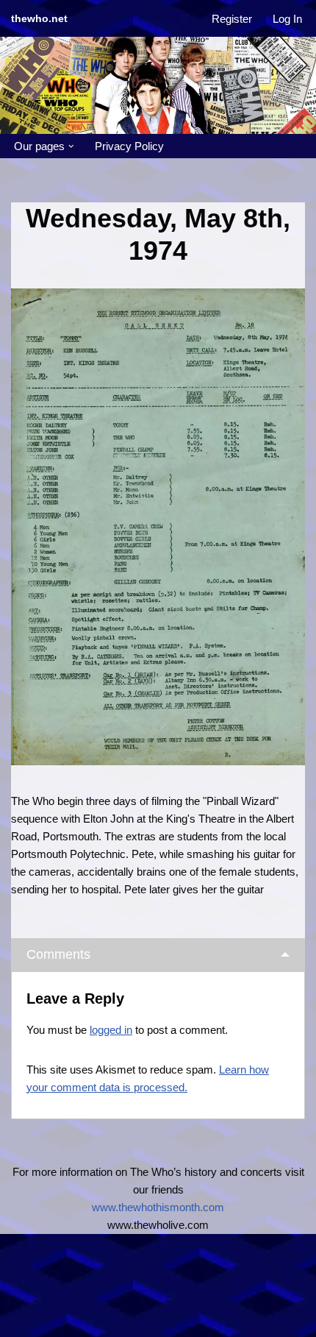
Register (232, 19)
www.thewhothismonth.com (158, 1207)
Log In (287, 19)
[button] (71, 146)
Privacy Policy (129, 146)
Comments (58, 954)
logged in (111, 1030)
